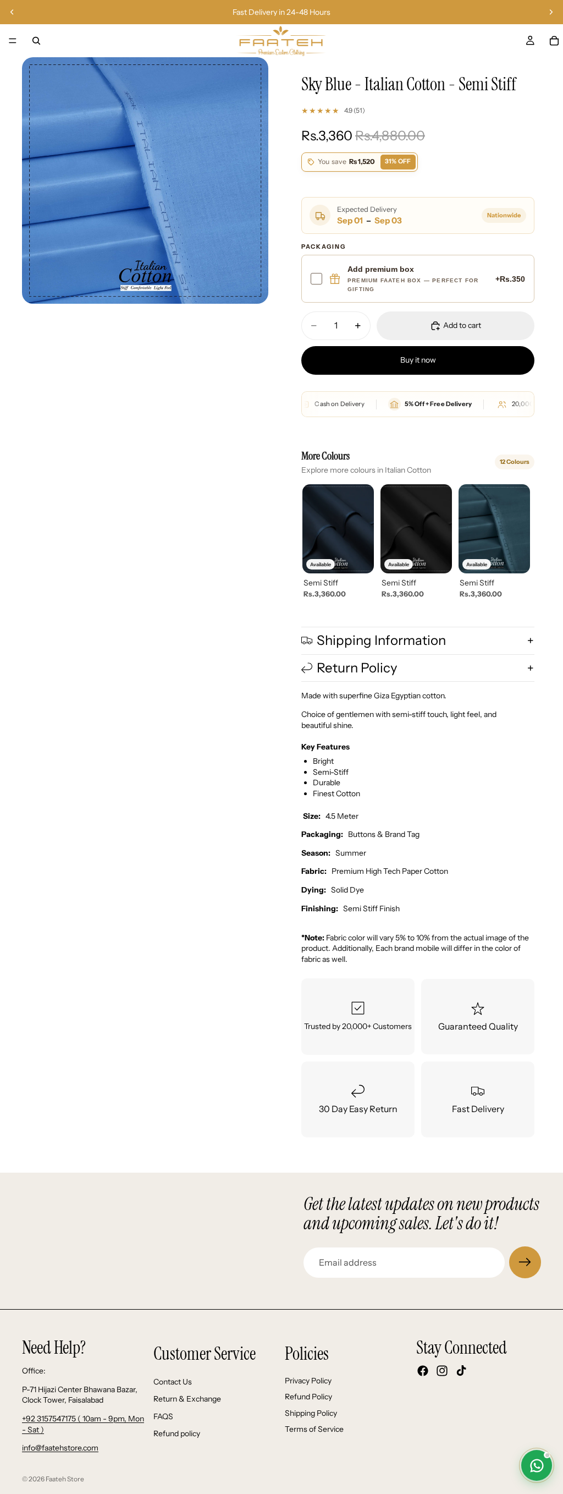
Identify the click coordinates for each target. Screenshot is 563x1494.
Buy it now (418, 360)
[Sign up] (525, 1262)
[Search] (36, 41)
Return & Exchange (187, 1399)
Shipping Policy (311, 1413)
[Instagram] (442, 1371)
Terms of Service (314, 1430)
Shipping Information (381, 640)
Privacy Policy (308, 1381)
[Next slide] (551, 12)
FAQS (163, 1416)
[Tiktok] (461, 1371)
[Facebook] (422, 1371)
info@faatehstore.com (60, 1448)
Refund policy (176, 1434)
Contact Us (172, 1382)
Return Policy (357, 668)
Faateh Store (65, 1479)
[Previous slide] (12, 12)
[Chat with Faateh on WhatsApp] (536, 1465)
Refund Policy (308, 1397)
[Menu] (12, 40)
